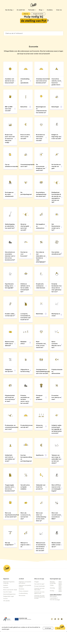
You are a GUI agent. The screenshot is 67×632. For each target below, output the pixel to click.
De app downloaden (39, 586)
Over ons (59, 10)
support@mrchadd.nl (55, 594)
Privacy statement (23, 591)
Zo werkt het (21, 10)
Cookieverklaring (23, 593)
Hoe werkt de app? (39, 584)
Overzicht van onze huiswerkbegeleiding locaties (39, 597)
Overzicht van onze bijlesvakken (39, 589)
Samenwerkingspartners (9, 594)
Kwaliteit (5, 585)
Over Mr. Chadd (7, 592)
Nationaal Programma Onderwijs (8, 582)
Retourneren (22, 595)
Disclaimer (21, 589)
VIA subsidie (6, 600)
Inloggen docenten (38, 13)
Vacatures (5, 587)
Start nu (26, 13)
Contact (5, 598)
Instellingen (48, 628)
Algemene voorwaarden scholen (25, 586)
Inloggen (36, 581)
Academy (50, 10)
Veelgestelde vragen (8, 596)
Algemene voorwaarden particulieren (25, 582)
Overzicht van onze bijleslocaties (39, 592)
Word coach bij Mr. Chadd (10, 589)
